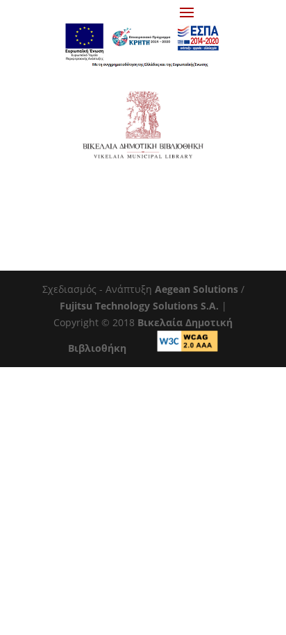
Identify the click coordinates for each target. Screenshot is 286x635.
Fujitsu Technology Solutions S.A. (139, 305)
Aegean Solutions (196, 289)
